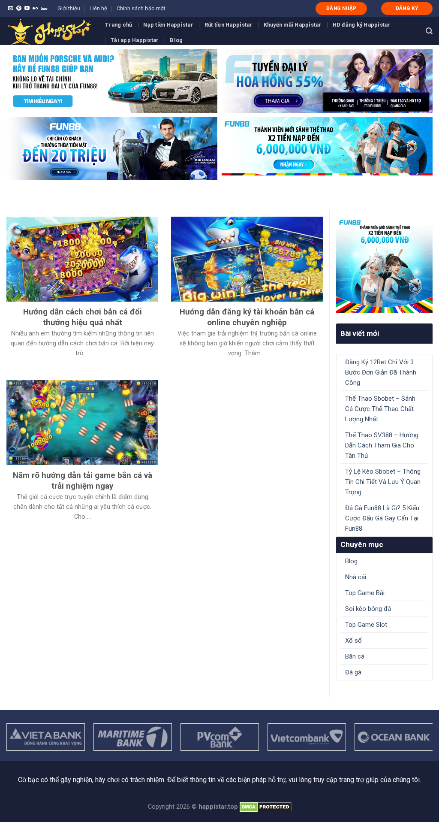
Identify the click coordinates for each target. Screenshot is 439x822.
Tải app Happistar (135, 40)
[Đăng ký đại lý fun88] (111, 81)
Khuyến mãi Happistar (293, 24)
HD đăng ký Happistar (362, 24)
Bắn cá (354, 656)
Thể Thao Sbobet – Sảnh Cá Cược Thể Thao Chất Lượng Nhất (380, 409)
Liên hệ (98, 8)
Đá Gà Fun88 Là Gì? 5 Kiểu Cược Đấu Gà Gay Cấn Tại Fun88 (382, 518)
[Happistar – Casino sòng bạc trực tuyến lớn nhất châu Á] (49, 31)
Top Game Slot (366, 625)
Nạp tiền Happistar (168, 24)
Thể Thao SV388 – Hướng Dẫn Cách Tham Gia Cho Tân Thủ (381, 445)
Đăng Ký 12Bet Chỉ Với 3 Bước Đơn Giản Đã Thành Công (380, 372)
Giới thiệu (68, 8)
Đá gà (353, 672)
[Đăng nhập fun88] (327, 149)
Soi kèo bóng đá (368, 609)
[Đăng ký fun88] (384, 265)
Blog (176, 40)
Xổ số (353, 640)
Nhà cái (355, 577)
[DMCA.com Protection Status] (266, 806)
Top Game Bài (365, 593)
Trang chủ (118, 24)
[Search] (429, 31)
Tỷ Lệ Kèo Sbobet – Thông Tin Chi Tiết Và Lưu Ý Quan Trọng (383, 482)
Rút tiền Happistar (228, 24)
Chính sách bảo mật (141, 8)
